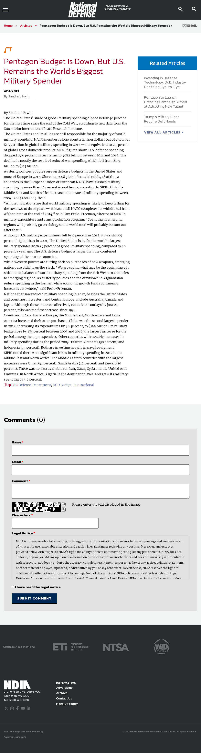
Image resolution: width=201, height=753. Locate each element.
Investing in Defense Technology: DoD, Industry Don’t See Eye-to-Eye (165, 82)
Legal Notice (23, 533)
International (83, 385)
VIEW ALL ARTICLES (162, 132)
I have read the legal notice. (38, 587)
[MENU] (5, 10)
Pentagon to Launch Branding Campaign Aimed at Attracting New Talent (165, 101)
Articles (26, 25)
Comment (21, 480)
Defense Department (35, 385)
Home (8, 25)
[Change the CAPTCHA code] (64, 504)
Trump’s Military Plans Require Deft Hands (161, 119)
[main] (100, 329)
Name (18, 442)
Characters (22, 515)
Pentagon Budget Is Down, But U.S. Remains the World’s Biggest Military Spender (105, 25)
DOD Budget (62, 385)
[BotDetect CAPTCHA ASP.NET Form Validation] (36, 507)
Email (191, 25)
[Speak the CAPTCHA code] (64, 509)
